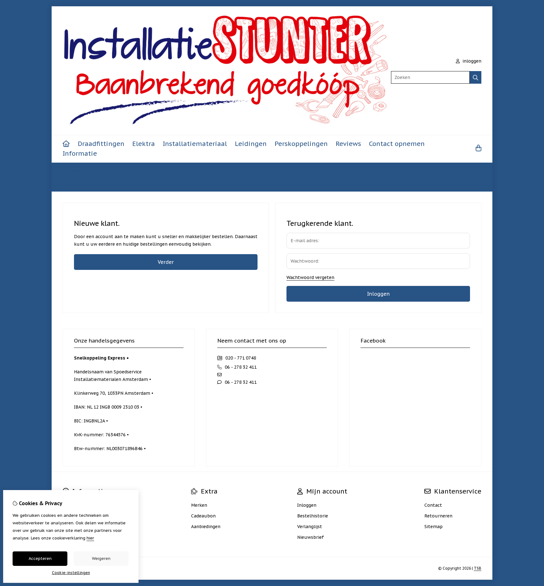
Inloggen (113, 171)
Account (90, 171)
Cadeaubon (203, 516)
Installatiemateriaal (195, 144)
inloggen (471, 61)
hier (90, 538)
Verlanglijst (309, 526)
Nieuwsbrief (310, 537)
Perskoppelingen (301, 144)
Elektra (143, 144)
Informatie (80, 153)
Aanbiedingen (205, 526)
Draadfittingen (101, 144)
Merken (199, 505)
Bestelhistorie (312, 516)
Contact (433, 505)
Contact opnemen (397, 144)
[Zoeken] (475, 77)
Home (69, 171)
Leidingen (251, 144)
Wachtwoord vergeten (310, 277)
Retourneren (438, 516)
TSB (477, 568)
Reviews (348, 144)
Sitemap (433, 526)
